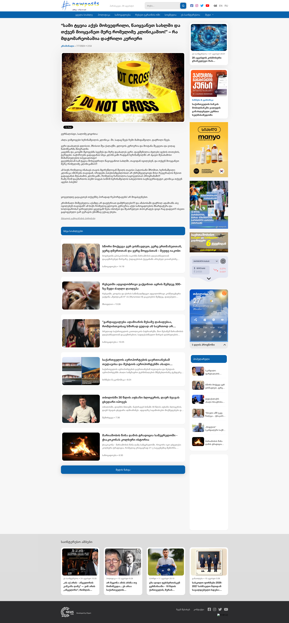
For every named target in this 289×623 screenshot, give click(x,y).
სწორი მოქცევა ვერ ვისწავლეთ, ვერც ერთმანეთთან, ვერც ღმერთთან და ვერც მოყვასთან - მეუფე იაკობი (142, 248)
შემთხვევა (107, 417)
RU (226, 5)
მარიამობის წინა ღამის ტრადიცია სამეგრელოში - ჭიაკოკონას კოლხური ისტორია (139, 437)
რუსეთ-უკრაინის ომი (147, 14)
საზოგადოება (123, 14)
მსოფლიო (107, 304)
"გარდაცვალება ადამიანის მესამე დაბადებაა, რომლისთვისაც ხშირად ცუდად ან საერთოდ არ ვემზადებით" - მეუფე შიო (137, 324)
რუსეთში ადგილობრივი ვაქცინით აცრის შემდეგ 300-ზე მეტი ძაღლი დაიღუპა (141, 286)
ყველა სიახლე (84, 14)
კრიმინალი (67, 45)
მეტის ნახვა (123, 469)
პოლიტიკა (104, 14)
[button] (218, 75)
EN (220, 5)
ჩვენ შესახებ (183, 609)
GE (215, 5)
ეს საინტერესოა (190, 14)
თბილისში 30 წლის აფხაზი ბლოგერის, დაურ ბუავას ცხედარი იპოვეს (140, 399)
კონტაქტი (199, 609)
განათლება (197, 578)
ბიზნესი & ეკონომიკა (113, 379)
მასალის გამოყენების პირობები (78, 218)
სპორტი (152, 578)
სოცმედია (170, 14)
